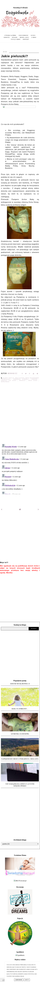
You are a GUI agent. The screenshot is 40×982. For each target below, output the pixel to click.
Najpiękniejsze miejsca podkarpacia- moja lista (20, 759)
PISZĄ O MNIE (15, 39)
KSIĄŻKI (14, 37)
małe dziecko (20, 377)
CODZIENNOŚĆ (23, 35)
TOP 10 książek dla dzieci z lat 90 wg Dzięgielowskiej (19, 785)
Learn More (18, 979)
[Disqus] (20, 413)
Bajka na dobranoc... (20, 709)
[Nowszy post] (1, 509)
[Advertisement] (20, 537)
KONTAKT (26, 39)
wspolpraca (5, 381)
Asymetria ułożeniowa (20, 734)
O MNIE (33, 37)
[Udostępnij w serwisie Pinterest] (37, 374)
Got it (27, 979)
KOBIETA (7, 37)
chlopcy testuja (8, 377)
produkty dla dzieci (9, 380)
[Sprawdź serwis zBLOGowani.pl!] (20, 881)
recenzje (23, 380)
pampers (35, 379)
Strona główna (10, 35)
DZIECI (33, 35)
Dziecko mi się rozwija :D (20, 684)
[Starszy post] (38, 509)
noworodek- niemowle (21, 379)
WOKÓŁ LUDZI (24, 37)
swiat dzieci (33, 380)
